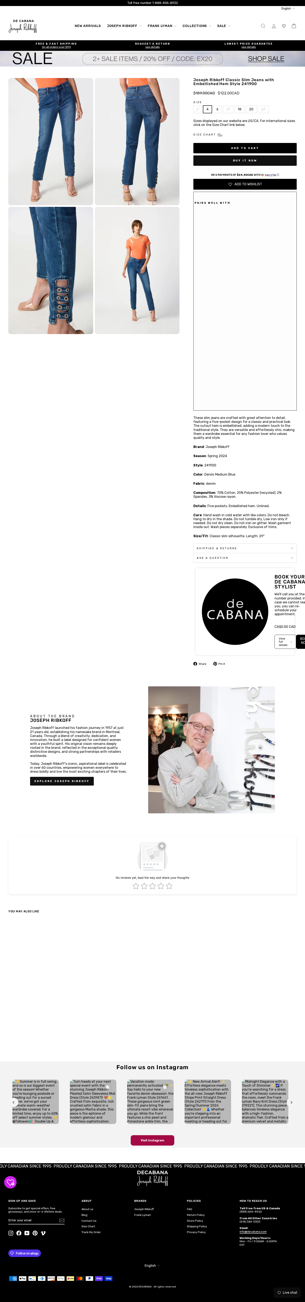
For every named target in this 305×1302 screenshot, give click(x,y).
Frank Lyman (160, 26)
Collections (195, 26)
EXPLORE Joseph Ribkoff (61, 781)
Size (197, 102)
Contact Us (89, 1220)
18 (239, 109)
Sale (222, 26)
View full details (283, 642)
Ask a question (212, 557)
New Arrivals (88, 26)
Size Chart (88, 1226)
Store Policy (195, 1220)
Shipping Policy (197, 1226)
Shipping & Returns (217, 548)
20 (251, 109)
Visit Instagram (152, 1140)
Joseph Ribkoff (122, 26)
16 (228, 109)
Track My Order (91, 1232)
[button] (245, 175)
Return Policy (196, 1215)
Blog (84, 1215)
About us (87, 1209)
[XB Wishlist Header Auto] (283, 25)
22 (263, 109)
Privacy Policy (196, 1232)
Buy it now (245, 160)
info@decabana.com (253, 1231)
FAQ (189, 1209)
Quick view (43, 1022)
